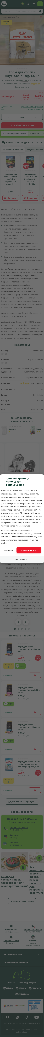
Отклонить (9, 550)
